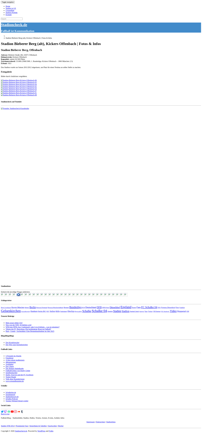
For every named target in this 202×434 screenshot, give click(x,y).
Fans (139, 307)
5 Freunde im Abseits (13, 356)
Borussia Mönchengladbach (55, 307)
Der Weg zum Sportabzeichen (17, 345)
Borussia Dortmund (41, 307)
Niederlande (63, 311)
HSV (47, 311)
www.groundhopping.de (15, 381)
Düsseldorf (115, 307)
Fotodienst (9, 358)
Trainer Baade (11, 377)
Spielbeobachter (11, 373)
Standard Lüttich (134, 311)
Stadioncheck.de (14, 25)
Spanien (110, 311)
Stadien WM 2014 (7, 426)
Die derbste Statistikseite (15, 369)
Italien (52, 311)
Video (173, 311)
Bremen (66, 307)
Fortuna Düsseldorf (168, 307)
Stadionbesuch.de (12, 397)
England (126, 307)
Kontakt (9, 15)
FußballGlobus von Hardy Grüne (18, 371)
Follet (51, 431)
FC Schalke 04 (149, 307)
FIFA (159, 307)
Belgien (27, 307)
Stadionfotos (110, 422)
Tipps (146, 311)
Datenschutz (100, 422)
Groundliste (10, 10)
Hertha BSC (42, 311)
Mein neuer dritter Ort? (14, 323)
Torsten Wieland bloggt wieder (17, 401)
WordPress (41, 431)
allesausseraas (11, 362)
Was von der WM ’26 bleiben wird (18, 325)
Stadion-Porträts (11, 13)
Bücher (60, 426)
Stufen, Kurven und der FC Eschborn (19, 375)
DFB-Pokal (105, 307)
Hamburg (34, 311)
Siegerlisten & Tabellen (38, 426)
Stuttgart (141, 311)
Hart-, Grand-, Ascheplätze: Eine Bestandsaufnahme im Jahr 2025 (30, 331)
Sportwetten (52, 426)
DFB (99, 307)
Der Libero (10, 366)
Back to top (5, 414)
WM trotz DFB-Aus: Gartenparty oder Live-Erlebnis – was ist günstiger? (33, 327)
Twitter (150, 311)
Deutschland (90, 307)
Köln (58, 311)
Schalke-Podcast (12, 399)
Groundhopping (25, 311)
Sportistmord (10, 395)
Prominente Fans (22, 426)
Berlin (32, 307)
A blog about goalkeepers (15, 360)
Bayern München (17, 307)
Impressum (91, 422)
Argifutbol (9, 364)
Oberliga (71, 311)
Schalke (86, 311)
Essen (134, 307)
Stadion (125, 311)
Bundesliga (75, 307)
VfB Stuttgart (157, 311)
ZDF (187, 311)
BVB (83, 307)
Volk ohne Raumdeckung (15, 379)
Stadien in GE (11, 8)
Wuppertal (181, 311)
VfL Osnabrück (165, 311)
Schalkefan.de (11, 392)
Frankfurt (182, 307)
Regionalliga (78, 311)
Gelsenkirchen (11, 311)
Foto (177, 307)
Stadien (117, 311)
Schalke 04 (99, 311)
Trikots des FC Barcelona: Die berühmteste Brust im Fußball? (28, 329)
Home (8, 6)
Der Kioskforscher (12, 343)
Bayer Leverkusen (6, 307)
